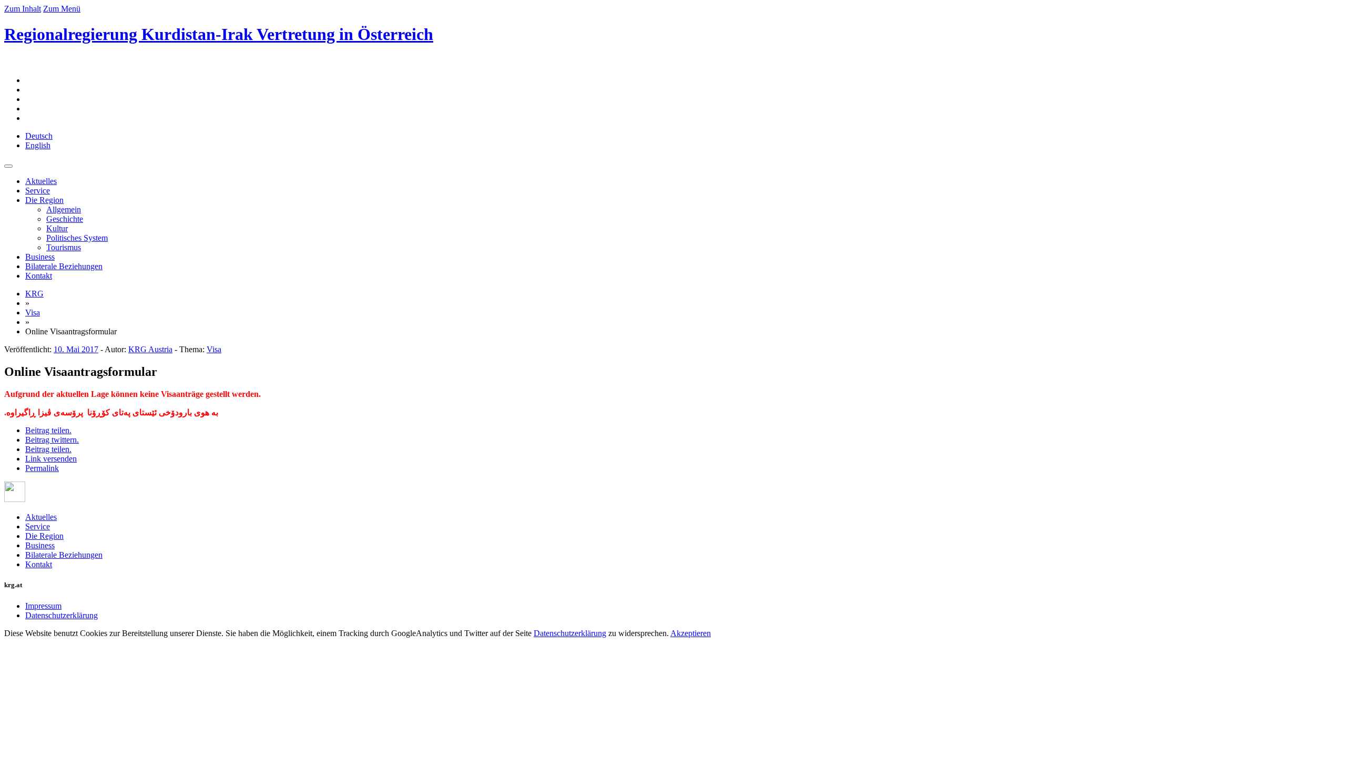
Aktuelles (41, 181)
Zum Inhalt (22, 8)
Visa (32, 312)
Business (40, 256)
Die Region (44, 200)
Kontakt (38, 275)
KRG (34, 293)
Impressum (43, 605)
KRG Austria (150, 349)
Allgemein (63, 209)
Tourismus (63, 247)
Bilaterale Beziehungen (64, 266)
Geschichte (64, 218)
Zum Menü (61, 8)
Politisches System (77, 237)
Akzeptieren (690, 633)
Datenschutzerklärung (61, 615)
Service (37, 190)
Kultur (57, 228)
